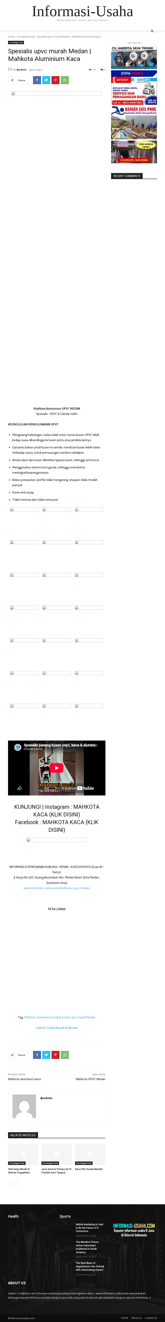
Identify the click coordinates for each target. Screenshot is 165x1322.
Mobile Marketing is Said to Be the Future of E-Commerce (89, 1228)
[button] (152, 31)
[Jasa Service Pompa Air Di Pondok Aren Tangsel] (56, 1154)
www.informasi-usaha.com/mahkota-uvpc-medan (57, 888)
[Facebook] (37, 80)
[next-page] (17, 1182)
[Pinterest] (56, 80)
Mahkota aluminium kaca (40, 1017)
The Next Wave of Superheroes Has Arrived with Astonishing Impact (90, 1266)
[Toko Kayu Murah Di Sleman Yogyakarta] (23, 1154)
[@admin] (10, 70)
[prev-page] (10, 1182)
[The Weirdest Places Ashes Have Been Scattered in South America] (66, 1245)
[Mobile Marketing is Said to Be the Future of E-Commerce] (66, 1228)
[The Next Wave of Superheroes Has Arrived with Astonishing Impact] (66, 1266)
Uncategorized (26, 36)
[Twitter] (46, 80)
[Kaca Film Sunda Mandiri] (90, 1154)
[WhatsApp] (65, 80)
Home (11, 36)
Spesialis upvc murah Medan (77, 1017)
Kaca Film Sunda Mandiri (89, 1169)
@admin (21, 69)
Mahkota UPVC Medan (90, 1079)
